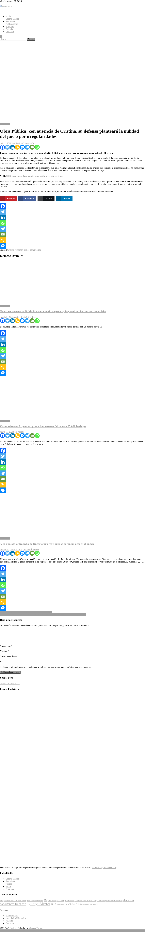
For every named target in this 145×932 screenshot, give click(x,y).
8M (45, 900)
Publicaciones (12, 24)
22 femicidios (69, 901)
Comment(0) (28, 143)
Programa (10, 26)
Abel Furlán (22, 901)
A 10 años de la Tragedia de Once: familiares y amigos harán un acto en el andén (47, 543)
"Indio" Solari (75, 904)
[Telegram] (27, 147)
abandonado (94, 904)
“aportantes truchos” (13, 904)
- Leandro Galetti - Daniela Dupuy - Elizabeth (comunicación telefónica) (98, 901)
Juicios (9, 884)
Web (2, 661)
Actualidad (10, 21)
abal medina (85, 904)
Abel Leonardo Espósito (35, 901)
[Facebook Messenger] (22, 147)
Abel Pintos (52, 901)
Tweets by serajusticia (10, 683)
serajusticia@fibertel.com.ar (104, 867)
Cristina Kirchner (15, 250)
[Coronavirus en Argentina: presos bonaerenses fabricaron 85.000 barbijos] (72, 396)
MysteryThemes (36, 928)
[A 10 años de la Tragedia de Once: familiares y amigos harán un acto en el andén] (72, 514)
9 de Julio (60, 900)
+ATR (67, 904)
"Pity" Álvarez (40, 904)
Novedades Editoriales (16, 918)
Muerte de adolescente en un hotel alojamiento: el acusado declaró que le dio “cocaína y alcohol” (43, 614)
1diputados (60, 904)
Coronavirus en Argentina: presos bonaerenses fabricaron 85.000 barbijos (43, 426)
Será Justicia (16, 143)
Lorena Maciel (12, 19)
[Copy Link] (17, 147)
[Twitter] (7, 147)
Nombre (4, 651)
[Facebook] (2, 147)
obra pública (35, 250)
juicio (26, 250)
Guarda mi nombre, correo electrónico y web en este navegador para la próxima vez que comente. (47, 667)
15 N (28, 904)
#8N (1, 901)
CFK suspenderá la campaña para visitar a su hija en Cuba (34, 176)
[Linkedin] (12, 147)
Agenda (9, 29)
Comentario (6, 646)
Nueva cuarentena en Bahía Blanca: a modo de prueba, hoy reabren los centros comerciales (53, 311)
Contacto (10, 31)
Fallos (8, 886)
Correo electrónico (9, 656)
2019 (53, 904)
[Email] (32, 147)
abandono (128, 900)
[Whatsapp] (37, 147)
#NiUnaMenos (9, 901)
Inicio (8, 16)
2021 (16, 901)
